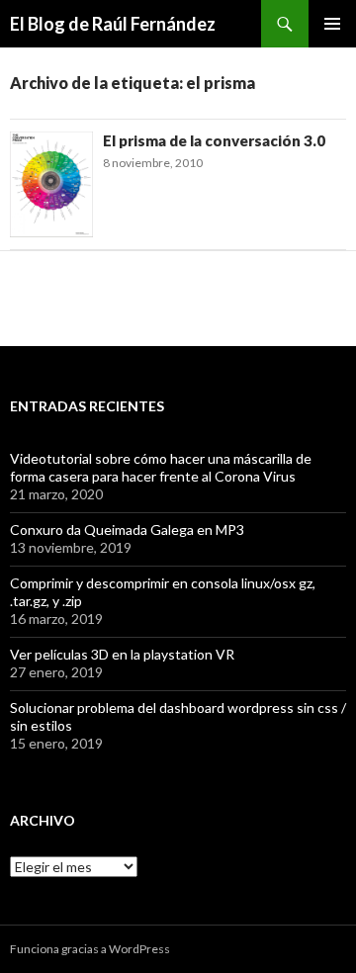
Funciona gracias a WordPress (90, 948)
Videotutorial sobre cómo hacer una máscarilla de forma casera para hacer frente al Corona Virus (161, 467)
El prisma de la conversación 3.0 (214, 140)
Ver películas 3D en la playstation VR (122, 654)
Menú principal (332, 23)
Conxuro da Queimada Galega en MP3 (127, 529)
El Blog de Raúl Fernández (113, 24)
